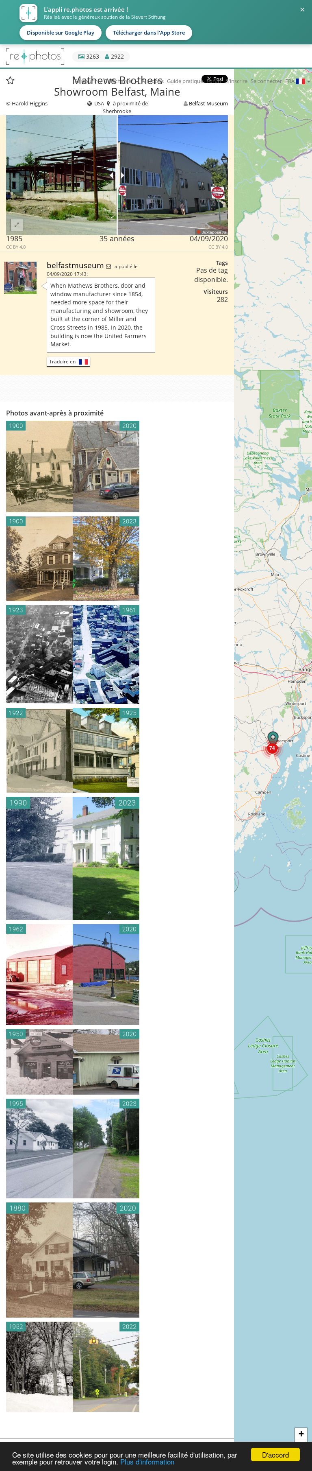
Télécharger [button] (119, 81)
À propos (153, 81)
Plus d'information (147, 1461)
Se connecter (266, 81)
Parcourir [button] (86, 81)
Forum (214, 81)
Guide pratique (185, 81)
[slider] (117, 175)
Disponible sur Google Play (60, 32)
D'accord (275, 1454)
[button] (272, 748)
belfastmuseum (76, 265)
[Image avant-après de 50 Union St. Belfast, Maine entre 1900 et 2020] (117, 466)
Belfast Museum (208, 103)
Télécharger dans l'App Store (149, 32)
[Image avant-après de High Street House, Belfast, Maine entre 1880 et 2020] (117, 1260)
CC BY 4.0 (16, 247)
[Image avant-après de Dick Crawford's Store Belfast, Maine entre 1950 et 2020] (117, 1062)
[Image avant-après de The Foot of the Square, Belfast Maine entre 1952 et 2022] (117, 1367)
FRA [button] (290, 81)
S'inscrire (236, 81)
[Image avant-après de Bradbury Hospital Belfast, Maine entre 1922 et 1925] (117, 750)
